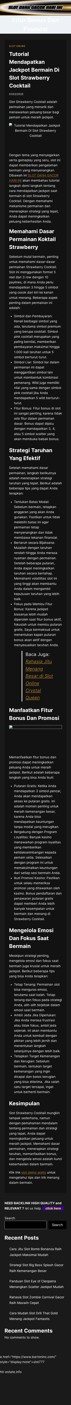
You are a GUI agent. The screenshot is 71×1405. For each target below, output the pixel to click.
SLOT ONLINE (17, 46)
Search (10, 1218)
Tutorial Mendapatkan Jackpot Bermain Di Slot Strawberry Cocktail (34, 70)
